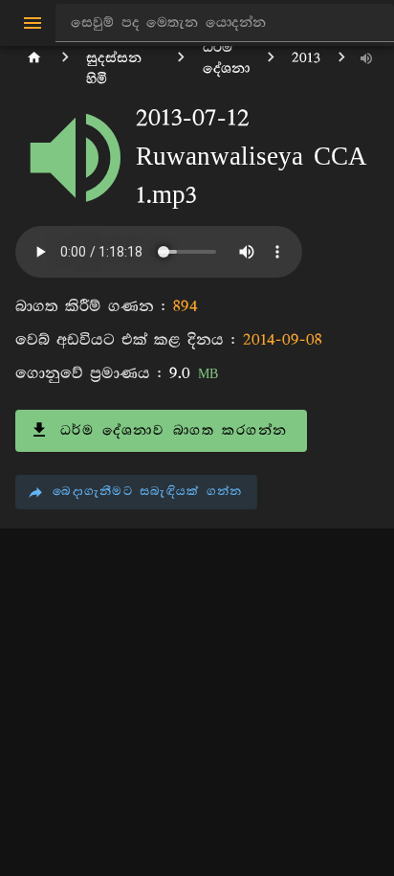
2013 (306, 58)
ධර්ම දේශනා (226, 58)
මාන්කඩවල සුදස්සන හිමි (123, 58)
